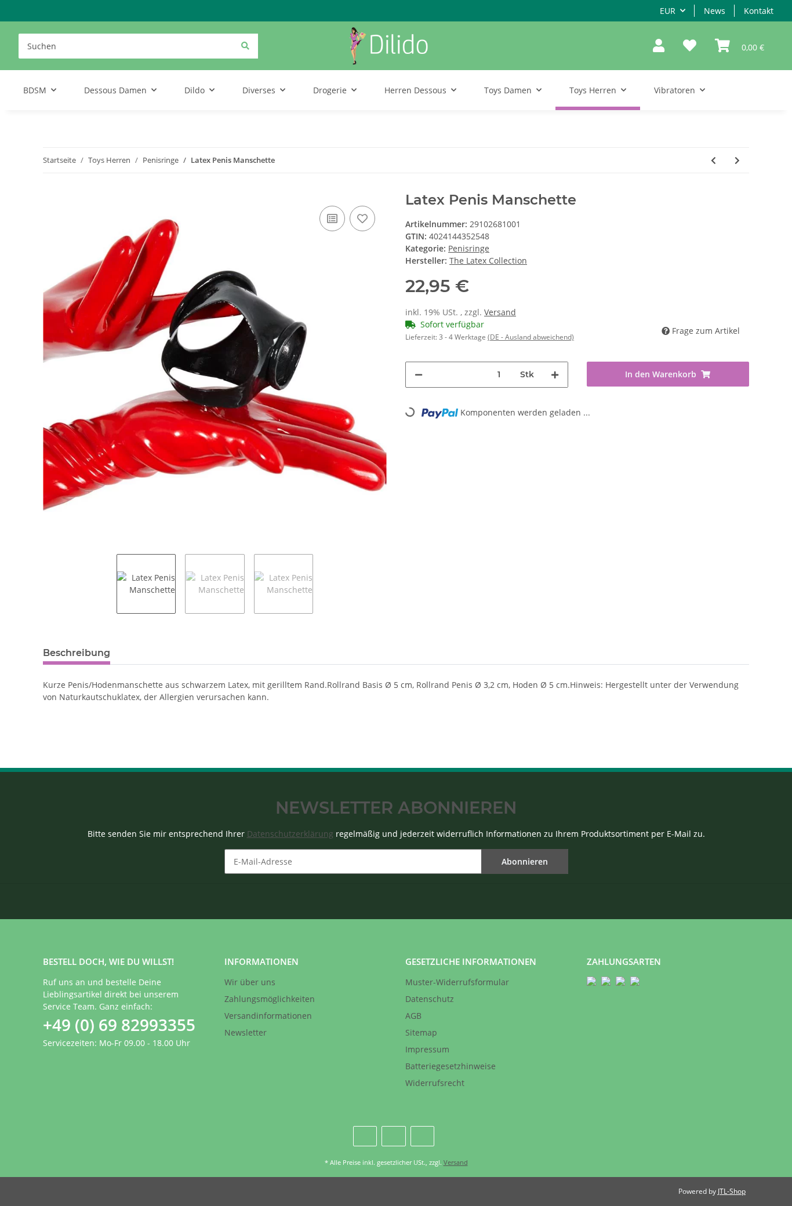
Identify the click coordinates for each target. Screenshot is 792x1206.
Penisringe (468, 248)
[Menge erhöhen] (555, 374)
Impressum (427, 1049)
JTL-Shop (732, 1191)
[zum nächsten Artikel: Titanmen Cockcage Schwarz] (737, 160)
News (714, 10)
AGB (413, 1015)
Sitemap (421, 1032)
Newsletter (245, 1032)
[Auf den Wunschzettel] (362, 218)
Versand (500, 312)
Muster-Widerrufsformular (457, 982)
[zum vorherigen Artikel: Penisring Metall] (713, 160)
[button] (659, 46)
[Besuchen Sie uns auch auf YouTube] (393, 1136)
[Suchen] (245, 45)
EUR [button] (667, 10)
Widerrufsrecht (434, 1082)
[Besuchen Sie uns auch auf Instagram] (422, 1136)
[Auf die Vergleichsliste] (332, 218)
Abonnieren (525, 861)
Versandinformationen (268, 1015)
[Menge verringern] (418, 374)
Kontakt (758, 10)
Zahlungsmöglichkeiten (269, 998)
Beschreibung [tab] (76, 652)
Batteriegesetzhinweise (450, 1066)
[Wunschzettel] (690, 46)
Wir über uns (249, 982)
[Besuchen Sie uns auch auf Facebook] (365, 1136)
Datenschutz (429, 998)
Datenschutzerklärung (290, 833)
